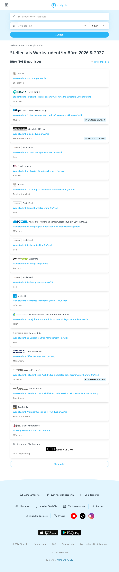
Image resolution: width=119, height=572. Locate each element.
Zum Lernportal (32, 494)
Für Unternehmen (76, 506)
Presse (61, 516)
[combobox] (48, 26)
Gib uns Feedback (59, 552)
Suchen (59, 34)
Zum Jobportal (92, 494)
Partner (100, 506)
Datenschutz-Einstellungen (93, 544)
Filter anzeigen (101, 61)
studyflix (62, 5)
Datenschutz (68, 544)
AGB (54, 544)
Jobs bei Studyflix (48, 506)
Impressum (40, 544)
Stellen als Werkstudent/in (23, 45)
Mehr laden (59, 464)
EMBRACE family (65, 560)
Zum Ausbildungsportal (62, 494)
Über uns (24, 506)
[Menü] (6, 5)
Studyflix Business (38, 516)
